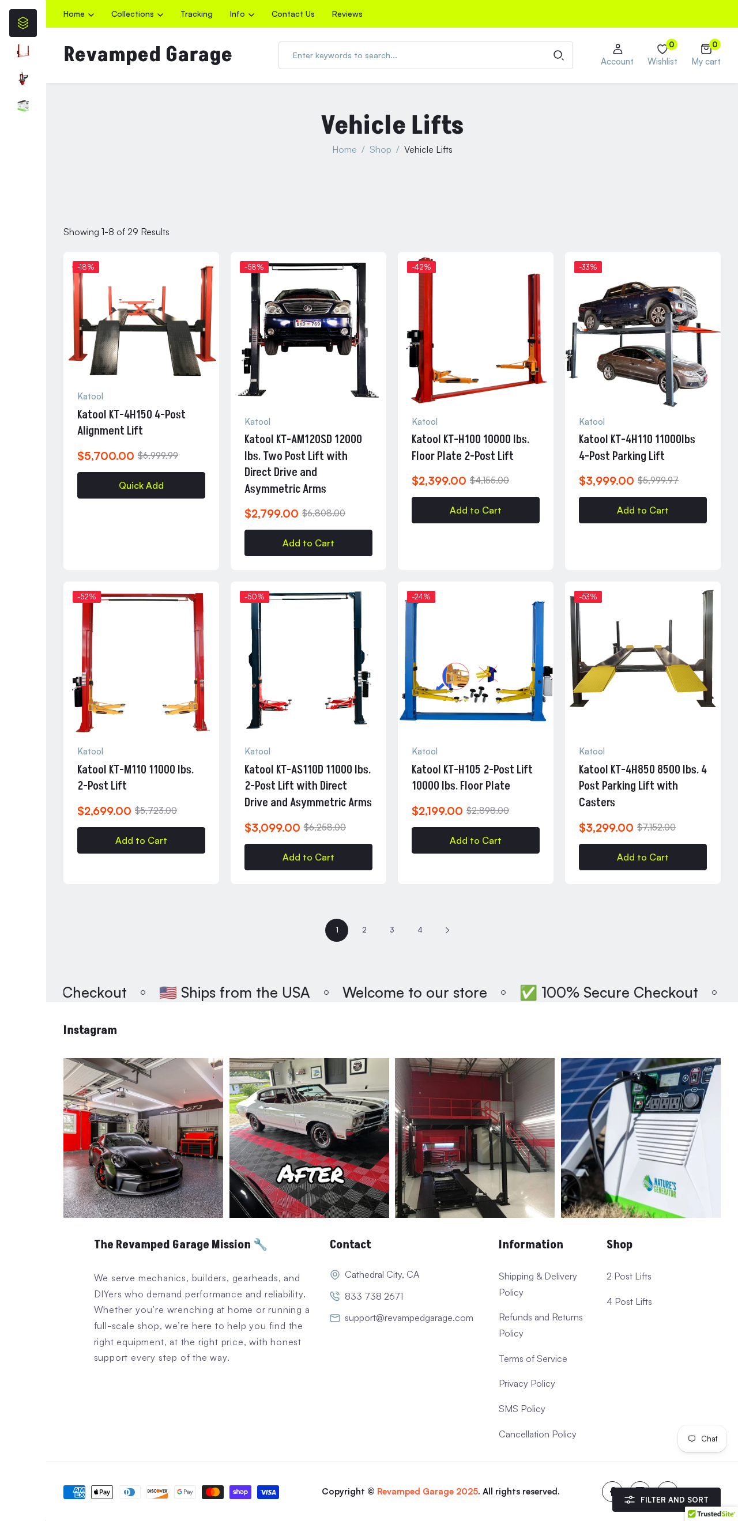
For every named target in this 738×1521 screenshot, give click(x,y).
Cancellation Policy (538, 1434)
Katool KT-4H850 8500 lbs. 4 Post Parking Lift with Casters (643, 786)
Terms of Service (533, 1358)
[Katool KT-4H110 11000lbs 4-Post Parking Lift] (643, 329)
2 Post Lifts (629, 1276)
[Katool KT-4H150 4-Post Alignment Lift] (141, 317)
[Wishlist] (212, 268)
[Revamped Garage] (144, 1138)
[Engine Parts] (23, 51)
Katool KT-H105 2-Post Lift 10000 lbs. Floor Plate (472, 778)
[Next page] (447, 930)
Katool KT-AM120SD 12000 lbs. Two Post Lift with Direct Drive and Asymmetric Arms (303, 464)
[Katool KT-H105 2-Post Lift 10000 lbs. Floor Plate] (476, 659)
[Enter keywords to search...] (558, 55)
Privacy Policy (527, 1383)
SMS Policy (522, 1408)
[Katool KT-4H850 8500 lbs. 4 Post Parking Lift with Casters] (643, 659)
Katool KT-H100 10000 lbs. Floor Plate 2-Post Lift (470, 448)
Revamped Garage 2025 (427, 1491)
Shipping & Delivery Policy (538, 1284)
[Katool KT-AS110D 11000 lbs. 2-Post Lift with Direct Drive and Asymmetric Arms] (308, 659)
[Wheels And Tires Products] (23, 78)
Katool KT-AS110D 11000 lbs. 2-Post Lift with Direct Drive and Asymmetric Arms (308, 786)
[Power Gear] (23, 106)
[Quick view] (212, 295)
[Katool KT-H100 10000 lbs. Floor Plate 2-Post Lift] (476, 329)
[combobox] (425, 55)
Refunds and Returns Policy (541, 1325)
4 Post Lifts (629, 1301)
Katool (90, 396)
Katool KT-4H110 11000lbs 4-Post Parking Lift (637, 448)
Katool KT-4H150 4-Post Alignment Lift (131, 423)
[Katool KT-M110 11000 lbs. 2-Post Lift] (141, 659)
